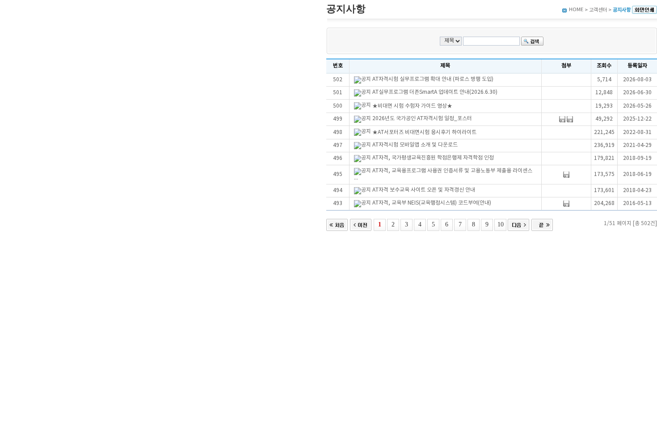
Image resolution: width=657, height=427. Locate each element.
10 (500, 224)
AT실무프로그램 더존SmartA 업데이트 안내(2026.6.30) (434, 92)
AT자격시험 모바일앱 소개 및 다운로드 (415, 145)
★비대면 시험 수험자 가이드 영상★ (412, 106)
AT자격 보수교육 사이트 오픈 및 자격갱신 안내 (423, 190)
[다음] (518, 224)
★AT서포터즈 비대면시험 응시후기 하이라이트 (424, 132)
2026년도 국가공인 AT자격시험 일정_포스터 (422, 118)
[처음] (337, 224)
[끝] (542, 224)
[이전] (360, 224)
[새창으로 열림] (644, 10)
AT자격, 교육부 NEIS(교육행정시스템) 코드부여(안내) (431, 203)
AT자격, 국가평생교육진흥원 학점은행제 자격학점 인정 (433, 158)
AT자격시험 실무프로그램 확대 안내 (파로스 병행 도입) (432, 79)
